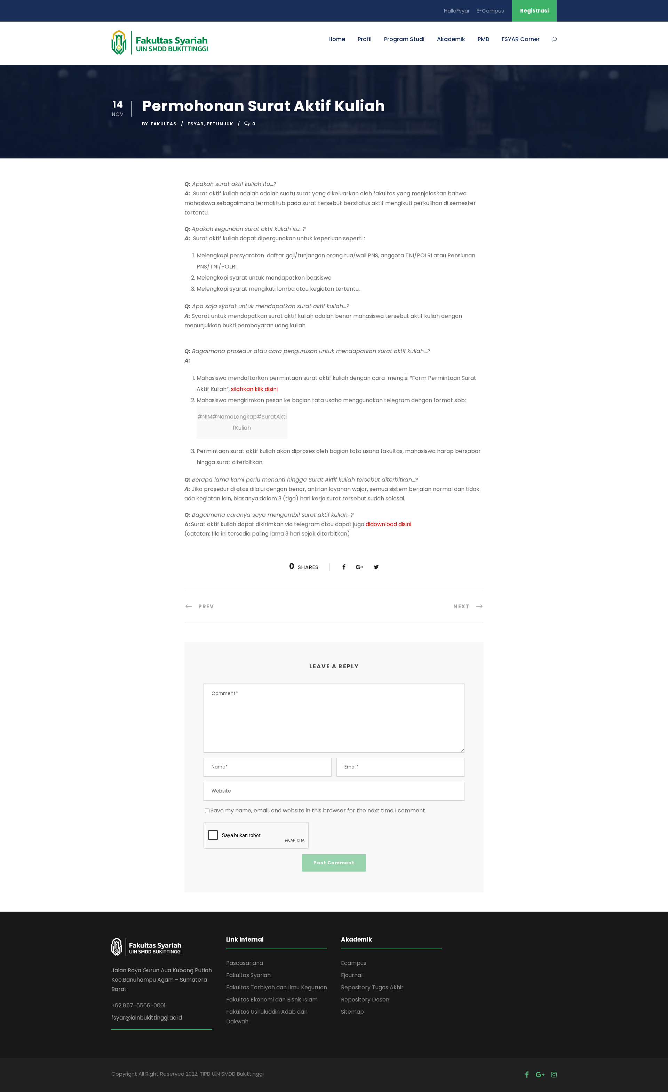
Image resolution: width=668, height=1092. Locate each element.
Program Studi (404, 39)
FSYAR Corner (521, 39)
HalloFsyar (457, 10)
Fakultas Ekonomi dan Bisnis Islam (272, 1000)
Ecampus (353, 963)
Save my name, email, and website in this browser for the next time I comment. (318, 810)
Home (336, 39)
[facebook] (527, 1074)
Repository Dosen (365, 1000)
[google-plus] (540, 1074)
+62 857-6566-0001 (138, 1005)
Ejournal (352, 975)
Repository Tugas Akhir (372, 987)
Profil (365, 39)
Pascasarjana (244, 963)
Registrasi (534, 10)
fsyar (196, 123)
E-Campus (490, 10)
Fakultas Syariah (248, 975)
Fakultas (164, 123)
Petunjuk (220, 123)
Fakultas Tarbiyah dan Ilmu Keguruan (276, 987)
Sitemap (352, 1012)
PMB (483, 39)
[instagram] (554, 1074)
